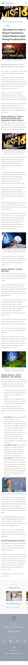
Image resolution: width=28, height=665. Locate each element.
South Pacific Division (14, 220)
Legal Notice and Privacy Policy (14, 653)
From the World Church (9, 21)
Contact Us (14, 650)
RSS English (20, 21)
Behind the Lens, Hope (12, 607)
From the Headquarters (13, 603)
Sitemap (14, 647)
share (7, 25)
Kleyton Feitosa (21, 558)
